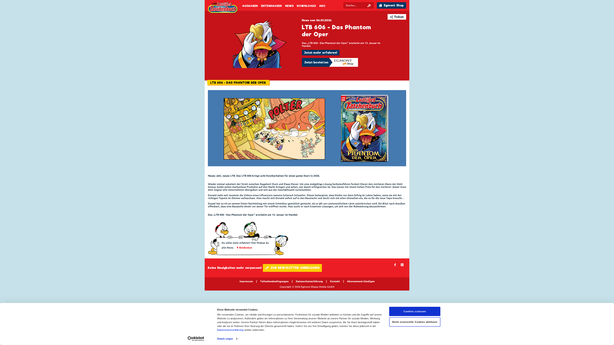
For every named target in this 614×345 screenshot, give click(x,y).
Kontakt (335, 281)
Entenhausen (271, 6)
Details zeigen (225, 338)
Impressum (246, 281)
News (289, 6)
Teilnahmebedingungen (274, 281)
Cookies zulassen (415, 311)
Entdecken (245, 247)
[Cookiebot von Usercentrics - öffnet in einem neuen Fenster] (196, 338)
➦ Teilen (397, 17)
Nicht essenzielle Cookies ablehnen (414, 321)
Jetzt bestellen (316, 62)
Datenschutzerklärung (230, 330)
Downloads (306, 6)
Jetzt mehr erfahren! (320, 52)
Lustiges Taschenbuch (223, 8)
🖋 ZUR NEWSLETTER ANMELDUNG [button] (292, 267)
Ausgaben (250, 6)
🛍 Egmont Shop (391, 5)
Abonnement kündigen (361, 281)
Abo (322, 6)
